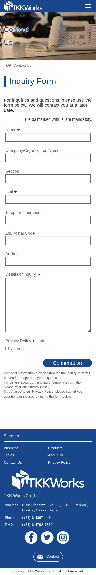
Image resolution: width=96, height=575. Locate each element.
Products (55, 448)
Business (11, 448)
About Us (55, 455)
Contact (52, 556)
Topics (9, 455)
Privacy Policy (38, 387)
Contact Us (13, 462)
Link (40, 341)
